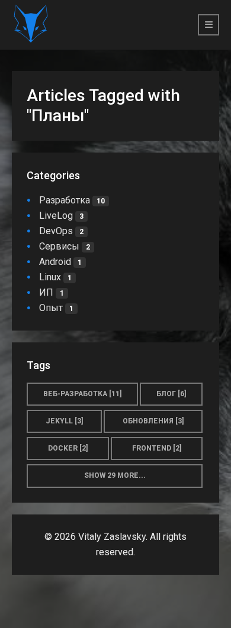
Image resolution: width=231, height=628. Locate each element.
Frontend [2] (157, 448)
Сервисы (64, 246)
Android (60, 261)
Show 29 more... (115, 475)
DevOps (61, 231)
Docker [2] (68, 448)
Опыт (56, 307)
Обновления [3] (153, 421)
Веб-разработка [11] (82, 394)
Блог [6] (171, 394)
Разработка (72, 200)
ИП (51, 292)
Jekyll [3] (65, 421)
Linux (55, 277)
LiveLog (61, 215)
